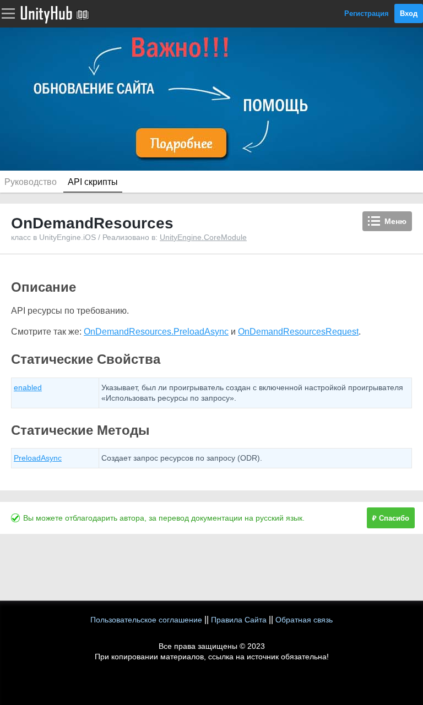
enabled (28, 387)
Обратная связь (304, 619)
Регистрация (366, 13)
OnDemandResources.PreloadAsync (156, 331)
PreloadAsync (38, 457)
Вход (408, 13)
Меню (395, 221)
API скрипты (93, 182)
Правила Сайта (239, 619)
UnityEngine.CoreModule (203, 237)
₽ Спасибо (390, 518)
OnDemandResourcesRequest (298, 331)
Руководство (30, 182)
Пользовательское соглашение (146, 619)
